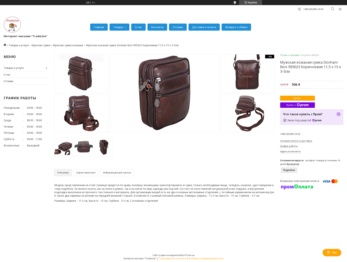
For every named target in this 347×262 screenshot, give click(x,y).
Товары (118, 27)
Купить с (291, 105)
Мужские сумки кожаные (68, 45)
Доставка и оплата (204, 27)
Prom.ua (189, 255)
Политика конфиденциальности (206, 258)
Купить (297, 98)
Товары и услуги (19, 45)
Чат (334, 252)
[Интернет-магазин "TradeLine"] (12, 25)
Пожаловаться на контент (172, 258)
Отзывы (178, 27)
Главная (99, 27)
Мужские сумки (40, 45)
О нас (138, 27)
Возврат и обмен (236, 27)
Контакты (157, 27)
